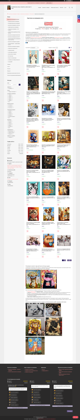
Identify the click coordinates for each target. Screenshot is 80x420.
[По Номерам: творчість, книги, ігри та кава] (9, 7)
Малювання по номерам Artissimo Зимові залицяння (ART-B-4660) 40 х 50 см (47, 119)
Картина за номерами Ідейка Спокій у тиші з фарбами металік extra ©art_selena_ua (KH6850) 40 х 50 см (33, 93)
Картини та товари (45, 7)
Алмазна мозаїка (11, 50)
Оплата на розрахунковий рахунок (14, 75)
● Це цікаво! (10, 61)
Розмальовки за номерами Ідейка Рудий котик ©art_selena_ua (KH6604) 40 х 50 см (63, 224)
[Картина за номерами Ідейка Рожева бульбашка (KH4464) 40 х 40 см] (33, 188)
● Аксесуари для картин (12, 52)
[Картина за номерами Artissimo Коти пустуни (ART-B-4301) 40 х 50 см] (64, 240)
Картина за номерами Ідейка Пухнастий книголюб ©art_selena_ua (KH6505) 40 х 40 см (33, 172)
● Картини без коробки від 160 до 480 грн (14, 32)
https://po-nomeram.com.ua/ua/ (12, 179)
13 (68, 260)
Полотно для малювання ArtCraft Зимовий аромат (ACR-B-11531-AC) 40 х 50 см (48, 249)
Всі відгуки (70, 411)
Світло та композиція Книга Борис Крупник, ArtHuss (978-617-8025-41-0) (40, 386)
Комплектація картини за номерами (14, 371)
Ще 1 (9, 101)
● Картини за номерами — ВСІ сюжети (13, 30)
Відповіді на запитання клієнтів (13, 73)
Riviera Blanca (60, 37)
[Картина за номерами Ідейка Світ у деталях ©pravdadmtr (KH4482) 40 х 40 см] (48, 162)
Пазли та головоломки (12, 57)
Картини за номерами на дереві (13, 41)
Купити (27, 74)
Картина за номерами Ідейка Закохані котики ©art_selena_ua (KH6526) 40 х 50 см (63, 197)
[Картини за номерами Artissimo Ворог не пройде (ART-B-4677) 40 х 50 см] (48, 136)
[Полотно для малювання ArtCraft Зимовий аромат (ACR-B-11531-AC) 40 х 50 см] (48, 240)
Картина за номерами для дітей (14, 36)
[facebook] (26, 42)
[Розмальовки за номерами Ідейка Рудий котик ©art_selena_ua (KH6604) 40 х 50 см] (64, 214)
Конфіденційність (45, 370)
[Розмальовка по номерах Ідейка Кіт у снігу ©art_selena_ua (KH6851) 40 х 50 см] (64, 57)
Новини (8, 64)
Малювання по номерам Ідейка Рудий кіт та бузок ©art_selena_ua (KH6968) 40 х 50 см (48, 67)
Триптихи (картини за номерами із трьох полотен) (14, 39)
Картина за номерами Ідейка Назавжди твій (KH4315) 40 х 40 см (48, 197)
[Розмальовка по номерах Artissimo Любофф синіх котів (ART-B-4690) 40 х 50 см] (33, 136)
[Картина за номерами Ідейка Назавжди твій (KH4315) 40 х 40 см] (48, 188)
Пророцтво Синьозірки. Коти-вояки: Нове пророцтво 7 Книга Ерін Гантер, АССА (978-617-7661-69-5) (17, 389)
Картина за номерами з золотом (14, 25)
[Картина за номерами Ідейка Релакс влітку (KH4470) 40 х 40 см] (64, 162)
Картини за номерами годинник (13, 46)
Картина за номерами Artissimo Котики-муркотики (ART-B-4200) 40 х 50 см (64, 119)
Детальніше (49, 2)
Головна (39, 7)
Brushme (39, 37)
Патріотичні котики (31, 291)
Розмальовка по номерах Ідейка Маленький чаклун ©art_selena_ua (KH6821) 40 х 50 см (64, 93)
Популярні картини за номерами (14, 23)
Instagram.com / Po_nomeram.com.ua (31, 370)
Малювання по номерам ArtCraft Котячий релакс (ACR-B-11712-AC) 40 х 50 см (33, 66)
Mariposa (36, 37)
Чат (76, 417)
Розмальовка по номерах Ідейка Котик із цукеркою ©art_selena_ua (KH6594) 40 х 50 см (33, 224)
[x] (27, 42)
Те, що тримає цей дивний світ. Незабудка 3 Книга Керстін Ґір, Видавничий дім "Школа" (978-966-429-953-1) (62, 386)
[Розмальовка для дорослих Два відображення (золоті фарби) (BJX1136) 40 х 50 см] (48, 83)
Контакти (61, 7)
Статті (8, 66)
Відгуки (8, 70)
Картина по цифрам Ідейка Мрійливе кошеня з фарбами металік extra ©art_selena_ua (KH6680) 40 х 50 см (32, 120)
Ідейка (56, 37)
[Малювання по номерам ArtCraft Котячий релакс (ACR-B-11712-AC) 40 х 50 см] (33, 57)
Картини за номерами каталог (13, 19)
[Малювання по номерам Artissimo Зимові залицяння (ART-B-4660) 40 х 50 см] (48, 110)
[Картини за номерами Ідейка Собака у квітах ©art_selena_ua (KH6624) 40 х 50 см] (48, 214)
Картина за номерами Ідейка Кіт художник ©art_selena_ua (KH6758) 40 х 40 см (64, 145)
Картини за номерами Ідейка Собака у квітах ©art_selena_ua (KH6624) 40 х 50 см (48, 223)
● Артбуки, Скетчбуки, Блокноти (14, 59)
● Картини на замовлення (12, 48)
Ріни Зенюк (33, 292)
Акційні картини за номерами (13, 27)
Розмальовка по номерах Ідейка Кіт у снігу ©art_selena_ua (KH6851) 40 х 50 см (64, 66)
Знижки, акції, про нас (55, 7)
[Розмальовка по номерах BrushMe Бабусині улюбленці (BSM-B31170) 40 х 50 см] (33, 240)
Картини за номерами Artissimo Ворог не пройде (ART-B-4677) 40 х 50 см (48, 145)
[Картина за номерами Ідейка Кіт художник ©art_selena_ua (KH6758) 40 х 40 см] (64, 136)
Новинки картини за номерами (13, 21)
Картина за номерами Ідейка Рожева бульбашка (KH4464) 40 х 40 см (33, 197)
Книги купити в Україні (12, 54)
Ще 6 (9, 127)
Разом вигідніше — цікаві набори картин (14, 44)
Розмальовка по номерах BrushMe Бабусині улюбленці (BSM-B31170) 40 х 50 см (32, 249)
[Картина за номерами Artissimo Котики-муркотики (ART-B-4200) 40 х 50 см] (64, 110)
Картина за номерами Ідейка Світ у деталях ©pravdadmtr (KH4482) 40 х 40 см (48, 171)
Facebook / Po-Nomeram (29, 369)
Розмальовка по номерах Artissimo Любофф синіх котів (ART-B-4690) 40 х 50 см (33, 145)
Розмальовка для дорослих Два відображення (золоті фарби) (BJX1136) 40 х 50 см (48, 92)
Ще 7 (9, 117)
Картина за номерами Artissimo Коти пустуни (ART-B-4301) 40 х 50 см (63, 249)
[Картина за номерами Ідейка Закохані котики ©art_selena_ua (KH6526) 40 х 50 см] (64, 188)
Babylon (32, 37)
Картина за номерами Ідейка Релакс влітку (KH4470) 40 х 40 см (63, 171)
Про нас (8, 68)
